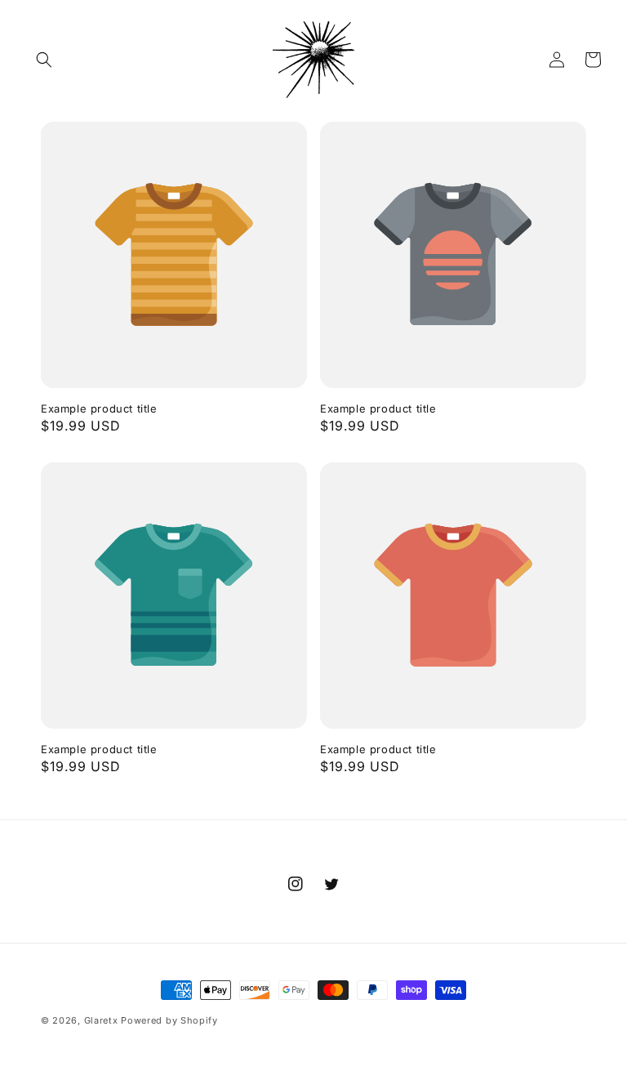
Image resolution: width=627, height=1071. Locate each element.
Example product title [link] (99, 408)
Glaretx (101, 1020)
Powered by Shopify (169, 1020)
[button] (44, 60)
